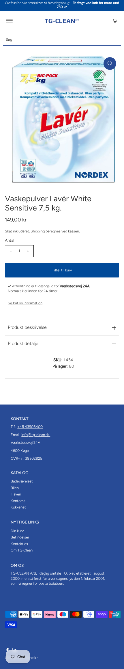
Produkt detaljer (24, 343)
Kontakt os (19, 544)
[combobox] (62, 40)
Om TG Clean (22, 550)
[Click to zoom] (110, 63)
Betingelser (20, 537)
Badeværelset (22, 481)
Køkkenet (18, 507)
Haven (16, 494)
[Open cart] (115, 21)
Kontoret (18, 501)
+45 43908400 (30, 426)
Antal (9, 240)
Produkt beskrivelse (27, 327)
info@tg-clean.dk (35, 435)
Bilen (15, 488)
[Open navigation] (9, 21)
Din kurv (17, 531)
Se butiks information (25, 303)
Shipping (38, 231)
